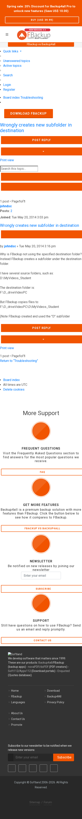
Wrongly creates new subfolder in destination (39, 225)
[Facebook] (12, 768)
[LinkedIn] (33, 768)
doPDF (44, 666)
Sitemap (34, 802)
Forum (48, 802)
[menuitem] (16, 61)
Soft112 (13, 671)
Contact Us (18, 719)
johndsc (6, 206)
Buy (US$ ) (42, 20)
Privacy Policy (55, 702)
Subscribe (63, 757)
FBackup (16, 696)
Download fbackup (28, 113)
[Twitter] (22, 768)
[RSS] (54, 768)
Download (53, 690)
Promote (16, 724)
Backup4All (54, 696)
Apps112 (25, 671)
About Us (17, 713)
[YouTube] (43, 768)
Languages (18, 702)
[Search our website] (77, 33)
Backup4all (45, 662)
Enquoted (64, 671)
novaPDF (33, 666)
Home (15, 690)
